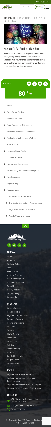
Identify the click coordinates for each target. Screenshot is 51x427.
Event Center (13, 271)
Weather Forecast (14, 118)
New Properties (13, 177)
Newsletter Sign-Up (15, 279)
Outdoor (10, 352)
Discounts (11, 338)
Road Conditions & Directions (19, 125)
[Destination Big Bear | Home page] (9, 7)
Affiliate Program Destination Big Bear (23, 170)
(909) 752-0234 (18, 409)
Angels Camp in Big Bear (19, 216)
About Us (11, 260)
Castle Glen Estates (15, 356)
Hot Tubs (11, 327)
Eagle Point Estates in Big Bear (22, 209)
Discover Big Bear (14, 157)
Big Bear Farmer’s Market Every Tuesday (24, 388)
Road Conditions (14, 312)
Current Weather (14, 308)
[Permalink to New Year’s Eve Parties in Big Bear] (25, 34)
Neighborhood (13, 190)
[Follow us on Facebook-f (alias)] (29, 84)
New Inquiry (12, 341)
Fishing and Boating (15, 323)
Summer (11, 330)
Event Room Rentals (15, 112)
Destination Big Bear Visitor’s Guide (22, 138)
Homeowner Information (17, 164)
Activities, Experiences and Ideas (21, 131)
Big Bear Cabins (14, 264)
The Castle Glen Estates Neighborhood (25, 203)
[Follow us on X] (45, 84)
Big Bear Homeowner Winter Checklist (23, 374)
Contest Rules (13, 363)
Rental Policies (13, 286)
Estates (10, 345)
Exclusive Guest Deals (16, 151)
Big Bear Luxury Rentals (17, 315)
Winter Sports (13, 334)
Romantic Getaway (15, 319)
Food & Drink (12, 144)
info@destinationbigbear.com (24, 405)
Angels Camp (12, 183)
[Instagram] (34, 84)
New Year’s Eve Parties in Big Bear (21, 48)
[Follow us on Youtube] (40, 84)
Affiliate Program (15, 275)
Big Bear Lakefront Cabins (20, 196)
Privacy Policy (13, 294)
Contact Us (12, 297)
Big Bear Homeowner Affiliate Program (24, 385)
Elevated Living (13, 349)
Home (9, 105)
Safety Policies (13, 290)
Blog (9, 268)
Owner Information (15, 283)
